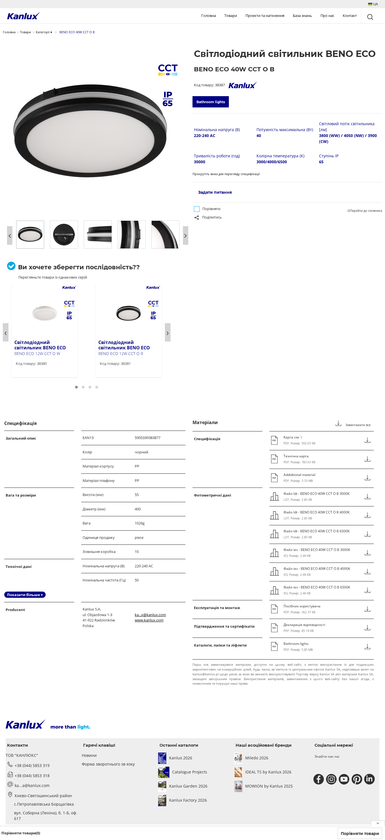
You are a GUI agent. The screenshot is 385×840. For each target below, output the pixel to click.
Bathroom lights (210, 102)
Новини (89, 755)
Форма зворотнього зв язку (108, 764)
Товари (230, 15)
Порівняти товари (360, 833)
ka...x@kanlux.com (150, 614)
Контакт (350, 15)
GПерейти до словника (365, 210)
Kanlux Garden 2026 (188, 786)
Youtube (344, 779)
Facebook (319, 779)
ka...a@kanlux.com (32, 785)
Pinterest (357, 779)
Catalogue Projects (189, 772)
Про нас (327, 15)
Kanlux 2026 (180, 757)
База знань (302, 15)
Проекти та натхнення (264, 15)
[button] (373, 4)
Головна (208, 15)
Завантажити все (358, 425)
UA (375, 3)
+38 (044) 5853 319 (32, 765)
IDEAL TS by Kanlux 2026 (268, 772)
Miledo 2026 (256, 757)
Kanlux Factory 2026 (188, 800)
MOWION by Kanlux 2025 (269, 786)
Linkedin (370, 779)
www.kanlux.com (149, 620)
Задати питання (215, 192)
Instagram (332, 779)
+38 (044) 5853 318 (32, 775)
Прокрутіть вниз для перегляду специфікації (226, 174)
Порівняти (211, 208)
